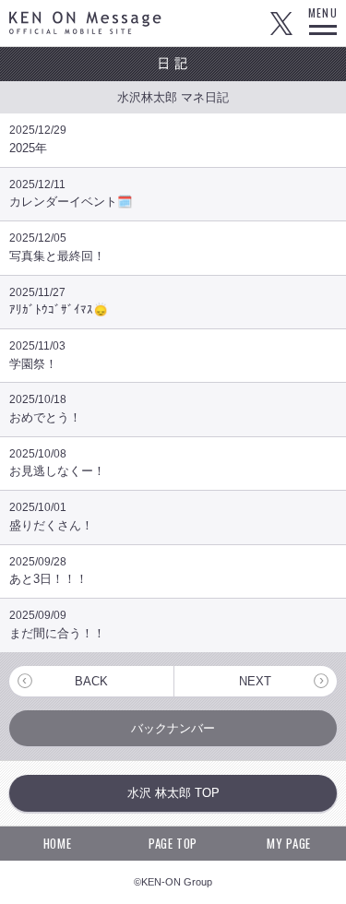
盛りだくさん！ (51, 516)
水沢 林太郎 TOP (173, 793)
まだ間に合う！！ (57, 624)
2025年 (37, 139)
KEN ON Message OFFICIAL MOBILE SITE (85, 22)
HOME (57, 843)
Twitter (281, 23)
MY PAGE (289, 843)
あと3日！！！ (48, 571)
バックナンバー (173, 728)
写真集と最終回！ (57, 247)
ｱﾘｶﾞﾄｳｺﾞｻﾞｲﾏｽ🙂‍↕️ (58, 301)
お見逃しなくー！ (57, 463)
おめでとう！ (45, 408)
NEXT (255, 681)
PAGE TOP (173, 843)
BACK (91, 681)
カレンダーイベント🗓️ (70, 193)
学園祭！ (37, 355)
